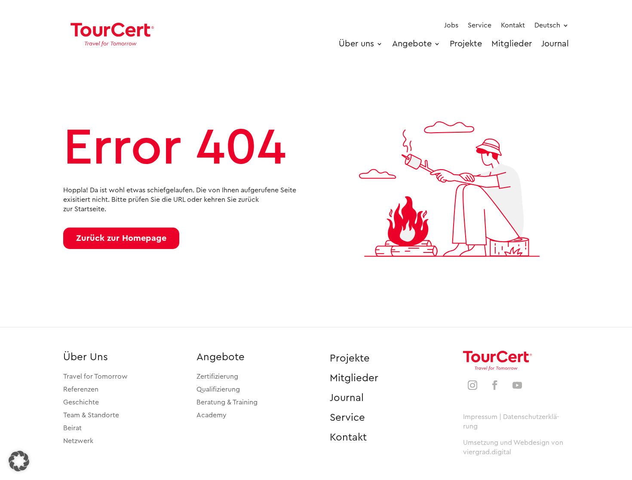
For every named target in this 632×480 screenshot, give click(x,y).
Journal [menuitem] (555, 43)
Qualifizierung (218, 389)
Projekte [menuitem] (466, 43)
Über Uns (85, 357)
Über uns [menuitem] (356, 43)
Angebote (220, 357)
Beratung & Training (227, 402)
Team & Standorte (91, 415)
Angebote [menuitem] (412, 43)
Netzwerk (78, 440)
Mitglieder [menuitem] (511, 43)
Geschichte (81, 402)
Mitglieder (354, 378)
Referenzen (80, 389)
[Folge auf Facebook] (494, 385)
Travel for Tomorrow (95, 376)
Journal (347, 398)
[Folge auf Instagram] (472, 385)
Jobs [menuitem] (451, 25)
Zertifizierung (217, 376)
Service (347, 418)
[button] (121, 238)
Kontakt (348, 437)
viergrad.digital (487, 452)
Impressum (480, 416)
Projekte (350, 358)
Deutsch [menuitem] (547, 25)
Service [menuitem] (479, 25)
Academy (211, 415)
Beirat (72, 428)
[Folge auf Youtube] (517, 385)
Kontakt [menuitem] (513, 25)
